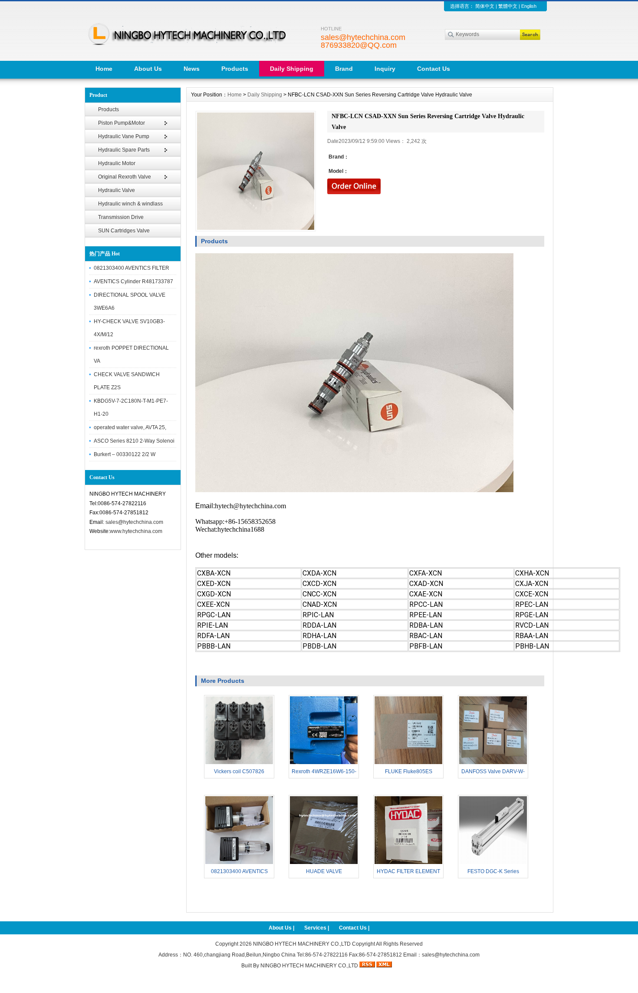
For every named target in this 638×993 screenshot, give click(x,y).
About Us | (282, 928)
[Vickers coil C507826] (239, 763)
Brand (344, 68)
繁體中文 (507, 6)
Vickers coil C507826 (239, 771)
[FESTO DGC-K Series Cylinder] (493, 863)
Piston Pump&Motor (121, 123)
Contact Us (433, 68)
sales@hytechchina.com (134, 522)
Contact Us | (354, 928)
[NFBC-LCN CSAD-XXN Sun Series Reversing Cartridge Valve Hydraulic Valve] (255, 171)
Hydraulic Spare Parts (124, 150)
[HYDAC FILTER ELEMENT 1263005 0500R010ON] (408, 863)
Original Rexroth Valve (124, 177)
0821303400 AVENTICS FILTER (131, 268)
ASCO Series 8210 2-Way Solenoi (134, 441)
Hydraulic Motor (116, 163)
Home (103, 68)
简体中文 (484, 6)
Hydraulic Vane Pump (123, 136)
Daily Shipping (291, 68)
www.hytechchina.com (136, 531)
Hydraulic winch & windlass (130, 204)
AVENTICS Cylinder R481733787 (133, 281)
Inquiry (385, 68)
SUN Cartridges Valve (124, 231)
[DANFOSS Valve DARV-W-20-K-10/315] (493, 763)
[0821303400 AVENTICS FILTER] (239, 863)
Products (234, 68)
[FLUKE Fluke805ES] (408, 763)
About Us (148, 68)
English (528, 6)
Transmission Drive (121, 217)
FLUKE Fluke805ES (408, 771)
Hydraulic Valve (116, 190)
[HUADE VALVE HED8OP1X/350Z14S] (323, 863)
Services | (317, 928)
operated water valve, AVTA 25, (130, 427)
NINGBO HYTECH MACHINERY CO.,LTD (302, 944)
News (192, 68)
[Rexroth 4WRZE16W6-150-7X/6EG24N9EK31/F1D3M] (323, 763)
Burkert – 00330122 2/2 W (124, 454)
